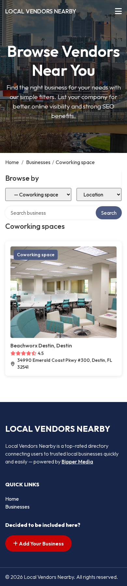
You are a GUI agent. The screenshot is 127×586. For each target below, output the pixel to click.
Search (109, 212)
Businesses (38, 162)
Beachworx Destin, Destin (41, 345)
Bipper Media (77, 461)
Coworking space (35, 255)
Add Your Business (41, 543)
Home (12, 162)
